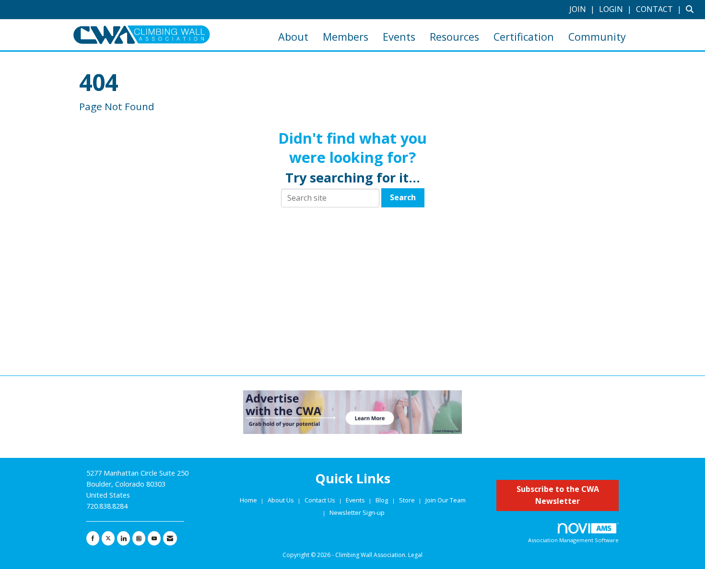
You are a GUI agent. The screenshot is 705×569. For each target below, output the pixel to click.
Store (407, 500)
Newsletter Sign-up (357, 512)
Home (249, 500)
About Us (281, 500)
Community (597, 37)
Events (399, 37)
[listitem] (583, 9)
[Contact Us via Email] (170, 538)
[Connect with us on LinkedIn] (123, 538)
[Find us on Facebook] (92, 538)
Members (345, 37)
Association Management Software (573, 540)
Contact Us (321, 500)
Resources (454, 37)
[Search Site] (692, 9)
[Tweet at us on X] (108, 538)
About (293, 37)
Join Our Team (445, 500)
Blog (382, 500)
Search (403, 197)
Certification (524, 37)
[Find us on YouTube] (154, 538)
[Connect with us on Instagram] (138, 538)
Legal (415, 555)
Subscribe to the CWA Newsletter (558, 495)
